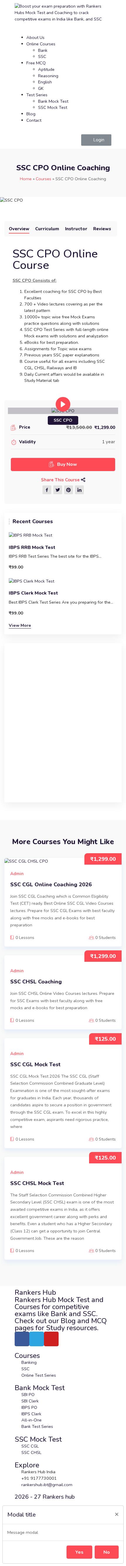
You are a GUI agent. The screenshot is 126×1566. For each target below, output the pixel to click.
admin (17, 874)
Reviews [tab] (102, 229)
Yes (79, 1552)
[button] (96, 140)
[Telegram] (36, 1339)
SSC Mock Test (52, 107)
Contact (33, 120)
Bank (42, 50)
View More (20, 625)
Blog (30, 114)
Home (26, 179)
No (106, 1552)
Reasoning (48, 76)
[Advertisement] (63, 726)
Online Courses (40, 44)
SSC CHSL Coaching (36, 981)
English (45, 82)
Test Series (36, 95)
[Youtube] (51, 1339)
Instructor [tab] (76, 229)
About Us (35, 37)
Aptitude (46, 69)
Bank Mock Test (53, 101)
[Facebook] (22, 1339)
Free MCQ (36, 63)
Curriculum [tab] (47, 229)
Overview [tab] (19, 229)
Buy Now (67, 464)
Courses (43, 179)
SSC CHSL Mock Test (37, 1183)
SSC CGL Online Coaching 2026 (51, 884)
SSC (42, 56)
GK (41, 88)
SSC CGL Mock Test (35, 1064)
